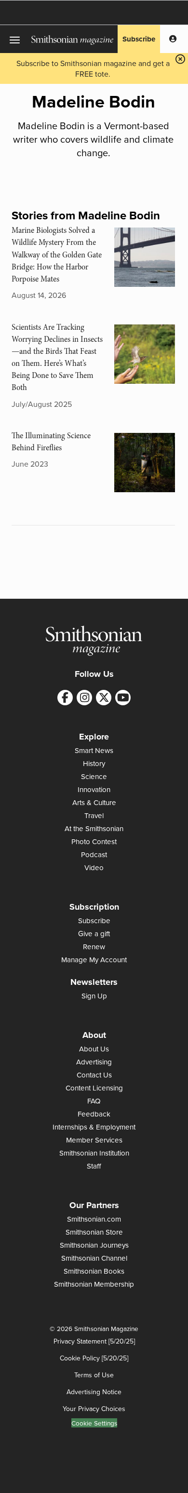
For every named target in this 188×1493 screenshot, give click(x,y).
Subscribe (138, 39)
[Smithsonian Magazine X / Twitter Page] (103, 697)
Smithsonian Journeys (94, 1245)
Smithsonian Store (94, 1232)
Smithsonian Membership (94, 1284)
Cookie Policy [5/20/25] (94, 1358)
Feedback (94, 1114)
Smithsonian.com (94, 1219)
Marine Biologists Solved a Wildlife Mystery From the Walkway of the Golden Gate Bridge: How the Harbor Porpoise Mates (57, 254)
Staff (94, 1166)
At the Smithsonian (94, 828)
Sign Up (94, 996)
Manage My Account (94, 960)
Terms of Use (94, 1375)
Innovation (94, 789)
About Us (94, 1049)
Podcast (94, 854)
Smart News (94, 750)
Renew (94, 947)
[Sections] (15, 39)
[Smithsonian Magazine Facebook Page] (65, 697)
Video (94, 867)
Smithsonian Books (94, 1271)
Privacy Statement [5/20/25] (94, 1341)
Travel (94, 815)
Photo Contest (94, 841)
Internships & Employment (94, 1127)
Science (94, 776)
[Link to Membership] (172, 39)
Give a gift (94, 933)
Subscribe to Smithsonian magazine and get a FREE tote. (93, 68)
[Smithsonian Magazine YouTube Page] (123, 697)
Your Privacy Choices (94, 1408)
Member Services (94, 1140)
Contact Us (94, 1075)
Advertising (94, 1062)
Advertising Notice (94, 1392)
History (94, 763)
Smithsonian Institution (94, 1153)
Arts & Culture (94, 802)
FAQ (94, 1101)
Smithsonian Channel (94, 1258)
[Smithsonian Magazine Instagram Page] (84, 697)
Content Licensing (94, 1088)
